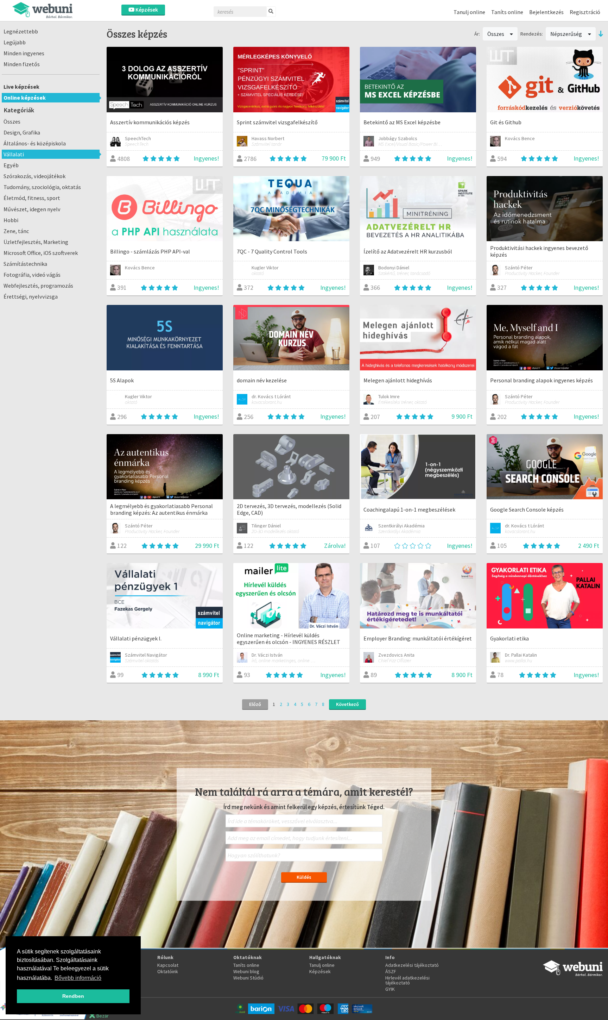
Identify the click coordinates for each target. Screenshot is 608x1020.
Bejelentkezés (546, 11)
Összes (12, 121)
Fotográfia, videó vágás (32, 274)
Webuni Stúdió (248, 978)
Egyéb (11, 165)
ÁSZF (390, 971)
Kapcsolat (167, 965)
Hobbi (11, 220)
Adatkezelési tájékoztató (412, 965)
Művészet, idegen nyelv (32, 209)
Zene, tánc (16, 230)
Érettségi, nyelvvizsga (31, 296)
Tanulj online (469, 11)
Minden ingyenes (24, 53)
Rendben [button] (73, 996)
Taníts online (507, 11)
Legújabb (15, 42)
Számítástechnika (25, 263)
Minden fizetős (22, 64)
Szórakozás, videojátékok (34, 176)
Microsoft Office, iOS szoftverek (41, 252)
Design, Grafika (22, 132)
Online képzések (25, 97)
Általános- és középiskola (35, 143)
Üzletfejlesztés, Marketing (36, 241)
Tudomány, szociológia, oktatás (42, 186)
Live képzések (21, 86)
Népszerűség (566, 33)
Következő (347, 704)
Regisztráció (585, 11)
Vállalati (14, 154)
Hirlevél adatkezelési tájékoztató (407, 980)
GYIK (390, 989)
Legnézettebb (21, 31)
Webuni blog (246, 971)
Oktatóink (167, 971)
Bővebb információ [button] (78, 978)
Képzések (146, 9)
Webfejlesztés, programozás (38, 285)
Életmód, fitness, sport (32, 197)
